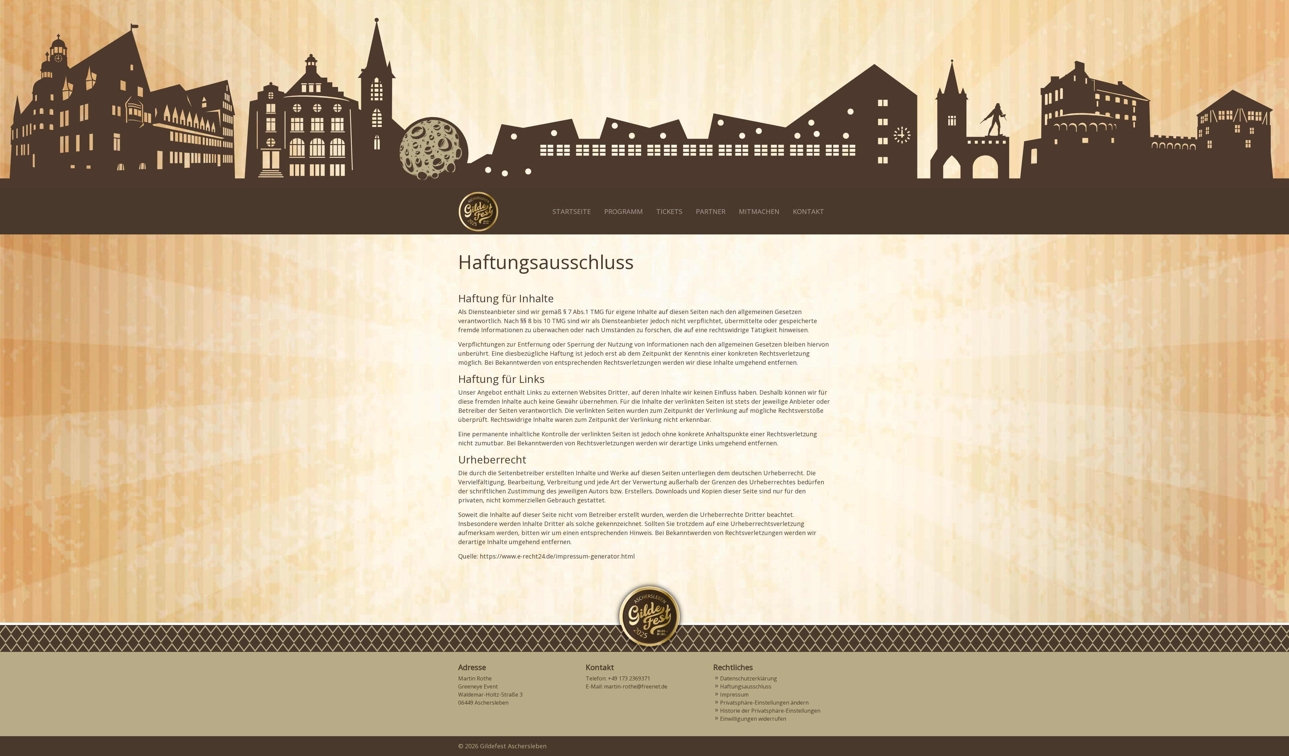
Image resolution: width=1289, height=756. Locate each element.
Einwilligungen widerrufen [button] (753, 718)
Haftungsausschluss (745, 686)
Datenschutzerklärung (748, 678)
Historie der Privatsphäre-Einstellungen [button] (770, 710)
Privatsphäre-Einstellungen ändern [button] (764, 702)
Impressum (734, 694)
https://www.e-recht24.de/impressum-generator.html (557, 556)
